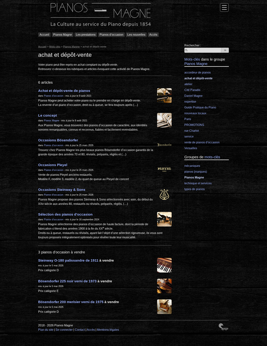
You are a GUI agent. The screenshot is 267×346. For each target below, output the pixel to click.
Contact (80, 329)
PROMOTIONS (194, 124)
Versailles (190, 148)
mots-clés (212, 157)
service (189, 136)
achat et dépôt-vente (198, 78)
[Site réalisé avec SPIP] (223, 327)
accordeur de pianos (197, 72)
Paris (187, 119)
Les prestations (86, 34)
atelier (188, 84)
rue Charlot (191, 130)
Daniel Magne (193, 95)
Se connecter (64, 329)
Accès (153, 34)
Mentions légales (108, 329)
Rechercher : (192, 45)
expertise (190, 101)
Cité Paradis (192, 90)
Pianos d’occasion (111, 34)
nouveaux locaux (195, 113)
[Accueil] (100, 15)
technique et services (198, 183)
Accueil (44, 34)
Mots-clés (54, 46)
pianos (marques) (195, 171)
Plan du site (45, 329)
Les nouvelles (136, 34)
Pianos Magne (62, 34)
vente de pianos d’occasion (202, 142)
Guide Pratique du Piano (200, 107)
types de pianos (194, 189)
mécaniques (192, 165)
